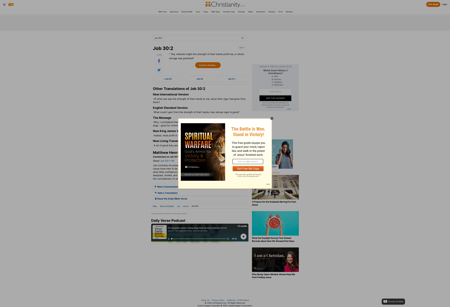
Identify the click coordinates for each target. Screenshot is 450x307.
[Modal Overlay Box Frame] (225, 153)
